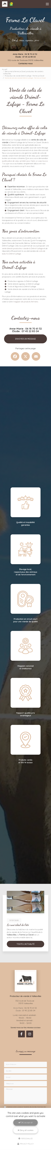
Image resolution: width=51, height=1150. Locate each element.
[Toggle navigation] (47, 4)
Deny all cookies (26, 1130)
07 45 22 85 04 (29, 57)
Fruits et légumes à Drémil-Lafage (22, 286)
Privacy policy (26, 1144)
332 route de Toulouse (25, 60)
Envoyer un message (25, 339)
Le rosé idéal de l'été (18, 925)
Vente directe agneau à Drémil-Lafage (24, 284)
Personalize (27, 1138)
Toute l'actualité (26, 944)
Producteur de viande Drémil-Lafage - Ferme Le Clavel (24, 76)
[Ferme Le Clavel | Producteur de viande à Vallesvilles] (7, 4)
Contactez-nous (25, 63)
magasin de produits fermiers (25, 301)
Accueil (4, 69)
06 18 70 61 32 (31, 54)
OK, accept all (26, 1122)
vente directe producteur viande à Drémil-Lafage (22, 248)
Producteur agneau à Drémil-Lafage (23, 281)
